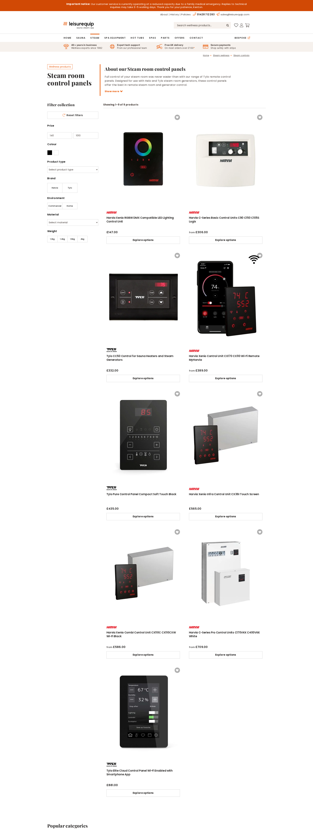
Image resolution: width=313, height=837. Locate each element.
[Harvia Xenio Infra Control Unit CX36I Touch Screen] (226, 390)
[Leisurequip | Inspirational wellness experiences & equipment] (79, 23)
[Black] (49, 152)
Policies (185, 14)
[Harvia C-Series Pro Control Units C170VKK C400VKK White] (226, 528)
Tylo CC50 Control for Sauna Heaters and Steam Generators (140, 358)
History (174, 14)
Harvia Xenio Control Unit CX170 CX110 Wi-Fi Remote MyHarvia (224, 358)
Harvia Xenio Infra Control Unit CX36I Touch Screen (224, 494)
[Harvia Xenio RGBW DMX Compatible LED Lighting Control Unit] (143, 114)
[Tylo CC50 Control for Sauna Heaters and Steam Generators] (143, 252)
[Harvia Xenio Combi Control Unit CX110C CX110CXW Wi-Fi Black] (143, 528)
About (164, 14)
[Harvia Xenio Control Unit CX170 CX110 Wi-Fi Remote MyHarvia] (226, 252)
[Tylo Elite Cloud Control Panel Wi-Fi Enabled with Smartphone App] (143, 667)
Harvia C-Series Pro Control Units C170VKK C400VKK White (224, 634)
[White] (56, 152)
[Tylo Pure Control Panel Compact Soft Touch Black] (143, 390)
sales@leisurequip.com (235, 14)
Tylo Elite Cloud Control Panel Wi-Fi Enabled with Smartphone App (139, 772)
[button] (177, 117)
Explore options (143, 240)
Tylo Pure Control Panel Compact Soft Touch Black (141, 494)
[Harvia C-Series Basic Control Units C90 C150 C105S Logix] (226, 114)
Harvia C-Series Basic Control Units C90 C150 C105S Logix (224, 219)
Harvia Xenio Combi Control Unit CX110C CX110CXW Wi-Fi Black (141, 634)
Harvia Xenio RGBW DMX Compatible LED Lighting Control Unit (140, 219)
